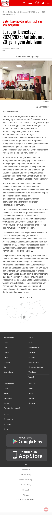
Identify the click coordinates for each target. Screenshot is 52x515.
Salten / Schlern (34, 362)
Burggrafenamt (34, 347)
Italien (6, 347)
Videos (6, 403)
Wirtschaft (7, 362)
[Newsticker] (24, 3)
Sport (5, 367)
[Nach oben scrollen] (26, 464)
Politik (10, 12)
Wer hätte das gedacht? (12, 408)
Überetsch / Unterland (36, 367)
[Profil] (43, 3)
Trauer (31, 388)
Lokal (6, 342)
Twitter (9, 424)
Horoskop (32, 403)
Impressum (26, 470)
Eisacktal (32, 352)
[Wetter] (37, 3)
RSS (8, 429)
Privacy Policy (26, 475)
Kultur (6, 393)
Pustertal (32, 357)
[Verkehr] (30, 3)
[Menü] (49, 3)
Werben (26, 495)
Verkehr (31, 398)
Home (5, 12)
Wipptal (31, 377)
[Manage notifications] (46, 509)
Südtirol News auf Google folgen (27, 57)
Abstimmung (8, 398)
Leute (6, 388)
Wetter (31, 393)
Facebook (10, 419)
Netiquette (26, 490)
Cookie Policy (26, 485)
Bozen (31, 342)
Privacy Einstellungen (26, 480)
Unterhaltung (8, 372)
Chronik (6, 352)
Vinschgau (32, 372)
